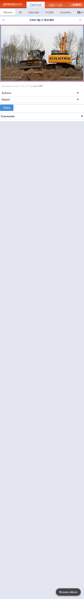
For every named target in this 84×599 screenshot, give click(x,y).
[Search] (78, 12)
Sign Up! (55, 4)
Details (6, 99)
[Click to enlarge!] (42, 53)
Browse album (68, 592)
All (20, 12)
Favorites (65, 12)
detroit (36, 86)
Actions (6, 93)
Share (6, 107)
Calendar (33, 12)
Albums (7, 12)
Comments (7, 116)
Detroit (35, 4)
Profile (50, 12)
